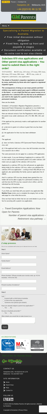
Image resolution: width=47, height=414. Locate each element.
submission (13, 77)
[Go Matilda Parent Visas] (23, 17)
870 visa (31, 74)
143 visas (26, 72)
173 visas (34, 72)
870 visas (13, 74)
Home (7, 382)
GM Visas (5, 2)
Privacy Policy (23, 410)
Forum (13, 2)
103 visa (19, 72)
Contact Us (22, 2)
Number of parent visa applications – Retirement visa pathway (27, 217)
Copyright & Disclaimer (10, 410)
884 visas (20, 74)
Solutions (8, 406)
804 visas (41, 72)
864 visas (5, 74)
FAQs (7, 388)
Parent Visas (10, 385)
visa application (24, 77)
